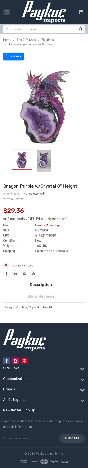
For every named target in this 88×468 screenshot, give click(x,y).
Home (7, 40)
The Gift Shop (26, 40)
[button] (44, 218)
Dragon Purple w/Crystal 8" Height (31, 44)
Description (41, 284)
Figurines (47, 40)
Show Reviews (40, 296)
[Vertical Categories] (6, 12)
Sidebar (15, 56)
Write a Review (13, 199)
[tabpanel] (22, 160)
